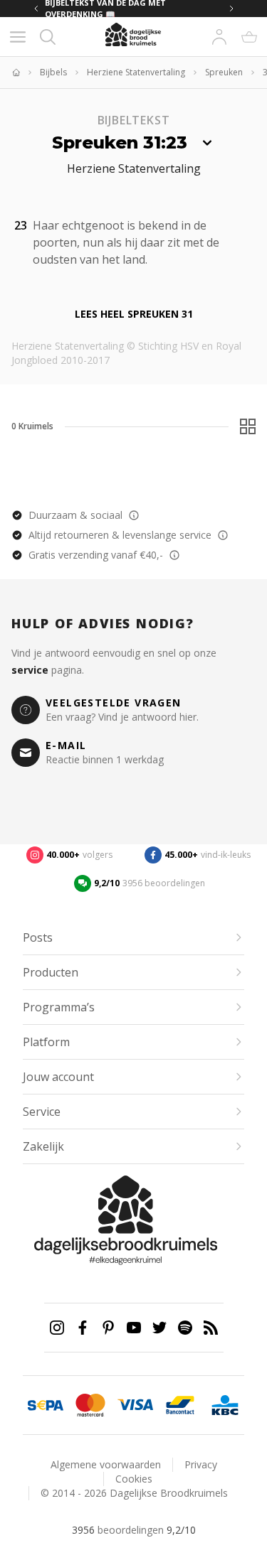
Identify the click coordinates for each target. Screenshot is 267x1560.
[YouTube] (134, 1327)
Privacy (200, 1464)
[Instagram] (57, 1327)
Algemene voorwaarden (106, 1464)
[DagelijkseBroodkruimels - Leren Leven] (15, 72)
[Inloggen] (219, 37)
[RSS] (211, 1327)
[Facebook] (82, 1327)
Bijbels (53, 72)
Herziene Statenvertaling (136, 72)
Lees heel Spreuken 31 (134, 314)
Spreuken (224, 72)
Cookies (133, 1478)
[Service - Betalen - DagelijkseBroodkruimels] (45, 1405)
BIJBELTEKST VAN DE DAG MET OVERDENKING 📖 (105, 8)
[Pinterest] (108, 1327)
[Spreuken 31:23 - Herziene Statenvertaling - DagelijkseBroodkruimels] (156, 258)
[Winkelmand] (249, 37)
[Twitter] (159, 1327)
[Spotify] (185, 1327)
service (29, 670)
